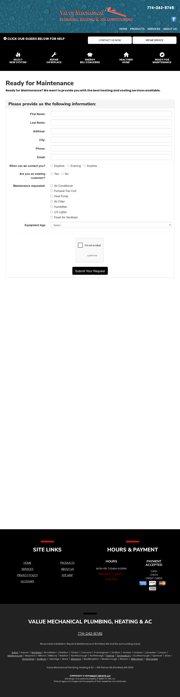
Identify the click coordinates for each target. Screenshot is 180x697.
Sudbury (41, 659)
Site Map (67, 575)
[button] (110, 40)
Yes (56, 174)
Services (153, 29)
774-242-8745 (90, 633)
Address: (39, 131)
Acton (15, 652)
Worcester (152, 659)
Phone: (40, 148)
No (67, 174)
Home (123, 29)
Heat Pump (61, 196)
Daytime (59, 166)
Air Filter (59, 201)
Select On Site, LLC (100, 675)
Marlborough (15, 655)
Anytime (92, 166)
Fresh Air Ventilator (66, 217)
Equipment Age (35, 225)
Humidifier (60, 207)
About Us (170, 29)
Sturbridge (28, 659)
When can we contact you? (27, 166)
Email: (41, 157)
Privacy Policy (27, 575)
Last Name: (37, 122)
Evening (75, 166)
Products (137, 29)
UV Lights (60, 212)
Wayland (76, 659)
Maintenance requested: (29, 186)
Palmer (110, 655)
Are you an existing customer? (32, 176)
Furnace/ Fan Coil (65, 191)
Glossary (27, 581)
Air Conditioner (63, 186)
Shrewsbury (124, 655)
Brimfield (36, 652)
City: (42, 140)
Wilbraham (137, 659)
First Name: (37, 114)
